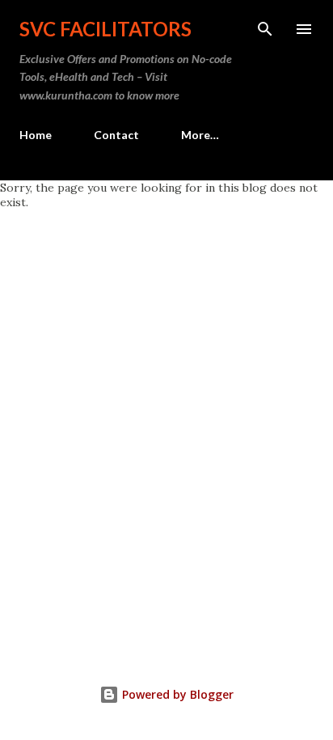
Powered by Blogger (176, 694)
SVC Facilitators (105, 28)
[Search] (265, 29)
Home (35, 135)
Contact (116, 135)
